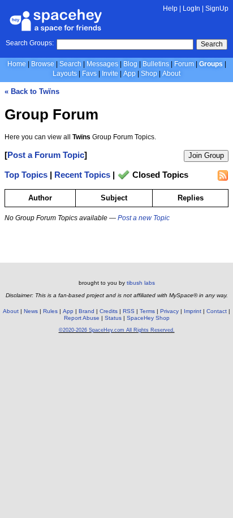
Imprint (192, 311)
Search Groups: (30, 43)
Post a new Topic (144, 218)
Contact (216, 311)
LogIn (191, 8)
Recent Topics (82, 175)
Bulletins (156, 64)
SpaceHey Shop (148, 318)
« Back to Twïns (32, 91)
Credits (109, 311)
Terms (147, 311)
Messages (102, 64)
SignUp (216, 8)
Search (212, 44)
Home (16, 64)
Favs (89, 74)
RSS (129, 311)
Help (170, 8)
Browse (42, 64)
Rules (50, 311)
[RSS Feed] (222, 175)
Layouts (65, 74)
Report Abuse (82, 318)
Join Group (206, 155)
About (171, 74)
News (31, 311)
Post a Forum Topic (45, 155)
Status (113, 318)
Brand (86, 311)
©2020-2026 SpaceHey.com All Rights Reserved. (117, 330)
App (129, 74)
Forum (184, 64)
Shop (149, 74)
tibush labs (141, 283)
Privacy (169, 311)
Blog (130, 64)
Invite (110, 74)
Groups (211, 64)
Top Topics (26, 175)
